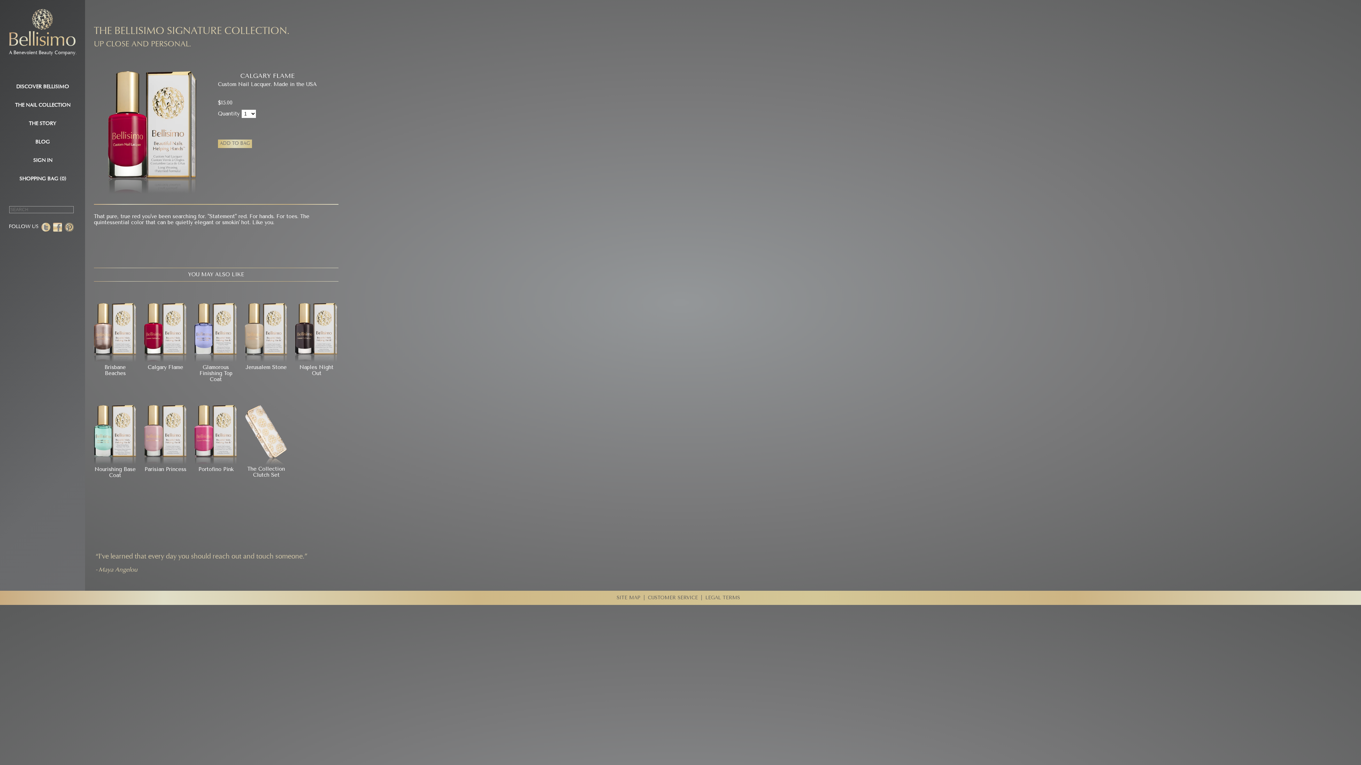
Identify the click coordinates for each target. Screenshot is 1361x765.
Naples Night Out (316, 370)
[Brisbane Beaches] (115, 361)
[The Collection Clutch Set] (266, 463)
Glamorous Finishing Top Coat (216, 373)
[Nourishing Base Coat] (115, 463)
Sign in (42, 160)
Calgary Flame (165, 367)
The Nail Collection (43, 105)
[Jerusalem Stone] (266, 361)
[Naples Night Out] (316, 361)
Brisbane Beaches (115, 370)
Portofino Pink (216, 469)
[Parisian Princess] (165, 463)
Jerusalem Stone (266, 367)
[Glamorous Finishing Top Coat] (216, 361)
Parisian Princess (165, 469)
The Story (42, 123)
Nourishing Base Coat (115, 472)
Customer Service (673, 597)
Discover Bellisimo (42, 87)
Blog (42, 142)
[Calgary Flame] (165, 361)
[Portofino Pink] (216, 463)
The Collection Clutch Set (266, 472)
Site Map (628, 597)
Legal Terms (722, 597)
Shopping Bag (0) (42, 179)
